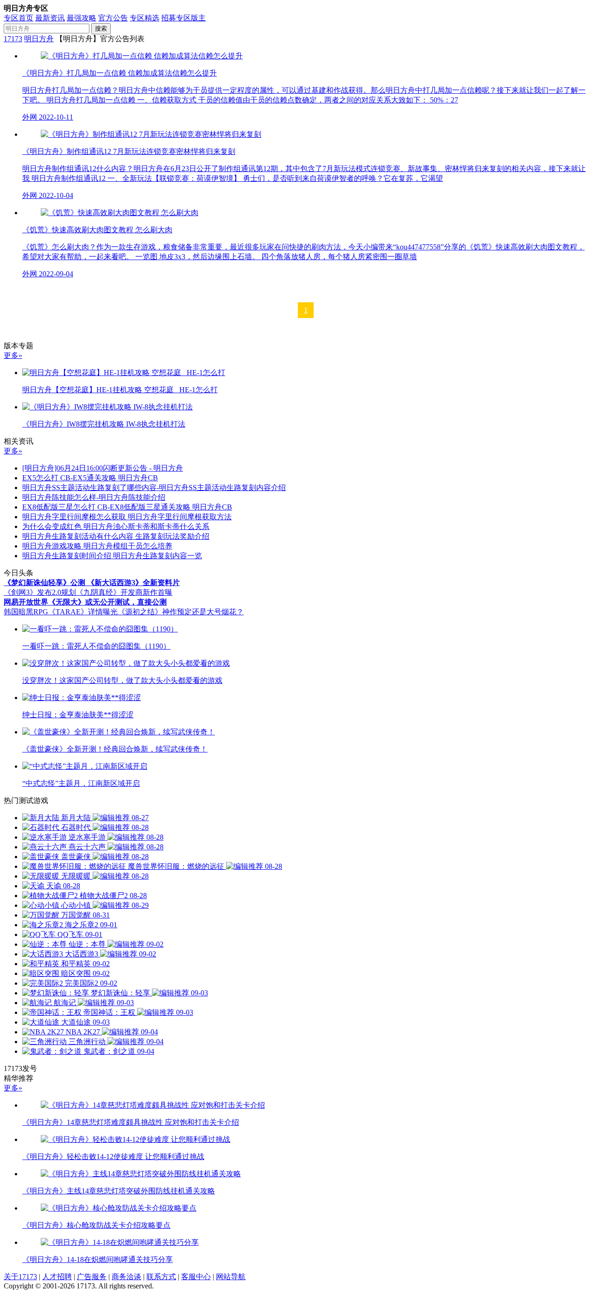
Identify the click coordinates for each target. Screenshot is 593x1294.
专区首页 (18, 18)
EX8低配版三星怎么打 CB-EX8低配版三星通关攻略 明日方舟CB (127, 507)
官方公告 (113, 18)
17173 (13, 39)
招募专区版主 (183, 18)
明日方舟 (39, 39)
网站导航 (231, 1277)
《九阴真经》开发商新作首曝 (124, 592)
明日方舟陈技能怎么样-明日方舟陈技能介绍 (93, 497)
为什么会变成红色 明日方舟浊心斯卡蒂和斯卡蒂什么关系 (115, 526)
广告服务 (92, 1277)
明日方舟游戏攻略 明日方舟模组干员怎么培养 (97, 546)
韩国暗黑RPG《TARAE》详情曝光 (61, 612)
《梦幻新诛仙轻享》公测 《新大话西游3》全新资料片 (92, 582)
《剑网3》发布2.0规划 (40, 592)
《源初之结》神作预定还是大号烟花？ (181, 612)
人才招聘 (57, 1277)
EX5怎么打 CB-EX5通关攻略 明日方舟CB (90, 478)
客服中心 (196, 1277)
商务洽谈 (126, 1277)
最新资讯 (50, 18)
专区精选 (144, 18)
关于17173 (20, 1277)
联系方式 (161, 1277)
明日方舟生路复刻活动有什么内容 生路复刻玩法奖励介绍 (115, 536)
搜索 (101, 28)
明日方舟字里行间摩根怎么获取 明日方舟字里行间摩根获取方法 (127, 517)
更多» (13, 355)
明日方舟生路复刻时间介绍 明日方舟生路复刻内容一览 (112, 556)
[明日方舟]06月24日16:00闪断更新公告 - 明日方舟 (102, 468)
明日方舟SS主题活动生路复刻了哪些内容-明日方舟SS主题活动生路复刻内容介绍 (154, 487)
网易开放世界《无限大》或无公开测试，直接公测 (85, 602)
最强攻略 (81, 18)
